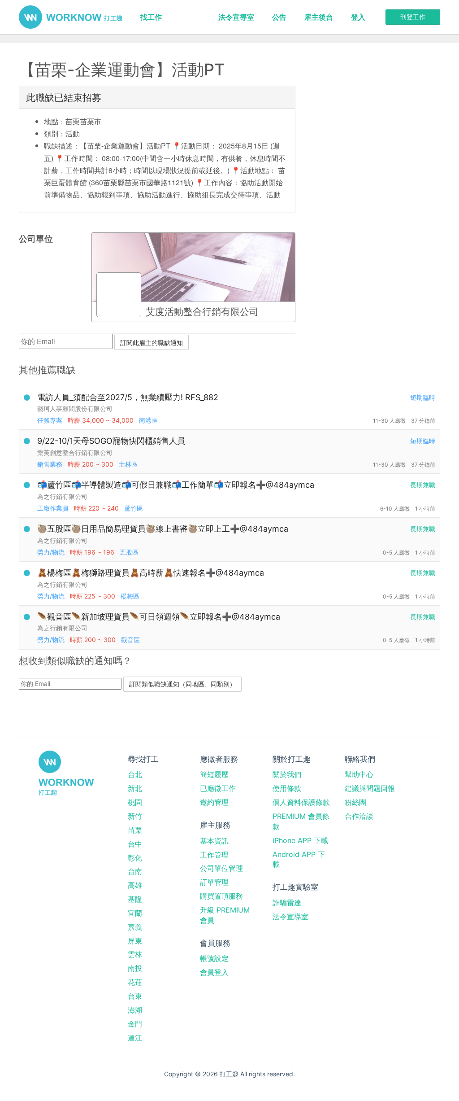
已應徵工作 (218, 788)
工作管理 (214, 854)
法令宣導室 (236, 17)
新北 (135, 788)
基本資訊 (214, 840)
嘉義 (135, 926)
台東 (135, 996)
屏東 (135, 940)
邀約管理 (214, 802)
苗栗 (135, 830)
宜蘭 (135, 913)
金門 (135, 1023)
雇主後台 (318, 17)
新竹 (135, 816)
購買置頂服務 (221, 895)
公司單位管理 (221, 868)
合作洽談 (359, 816)
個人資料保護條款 (301, 802)
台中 (135, 843)
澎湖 (135, 1009)
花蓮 (135, 982)
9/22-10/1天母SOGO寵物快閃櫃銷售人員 (111, 441)
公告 (279, 17)
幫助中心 (359, 774)
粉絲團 (355, 802)
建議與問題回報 (370, 788)
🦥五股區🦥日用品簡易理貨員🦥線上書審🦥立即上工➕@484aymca (162, 528)
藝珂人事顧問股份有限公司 (75, 408)
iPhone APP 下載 (300, 840)
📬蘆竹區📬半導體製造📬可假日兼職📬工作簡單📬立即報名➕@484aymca (175, 484)
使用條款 (287, 788)
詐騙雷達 (287, 902)
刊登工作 (412, 17)
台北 (135, 774)
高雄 (135, 885)
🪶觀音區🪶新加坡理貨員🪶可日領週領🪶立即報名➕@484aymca (158, 616)
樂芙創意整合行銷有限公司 (75, 452)
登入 (358, 17)
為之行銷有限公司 (62, 496)
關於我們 (287, 774)
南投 (135, 968)
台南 (135, 871)
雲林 (135, 954)
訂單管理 (214, 882)
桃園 (135, 802)
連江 (135, 1037)
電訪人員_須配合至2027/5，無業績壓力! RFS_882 (127, 397)
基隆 (135, 899)
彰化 (135, 857)
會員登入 (214, 972)
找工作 (151, 17)
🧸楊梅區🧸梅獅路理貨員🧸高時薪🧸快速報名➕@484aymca (150, 572)
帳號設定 (214, 958)
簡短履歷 (214, 774)
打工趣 (70, 17)
